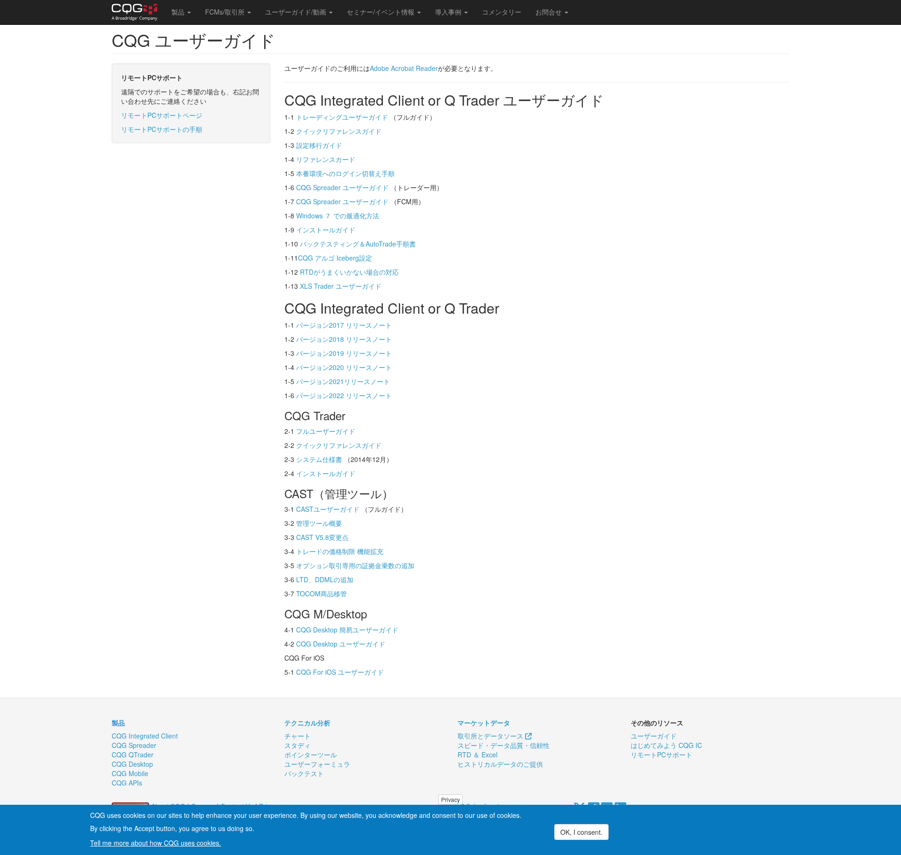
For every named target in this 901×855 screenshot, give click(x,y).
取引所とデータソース (491, 735)
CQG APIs (127, 782)
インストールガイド (325, 229)
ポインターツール (310, 754)
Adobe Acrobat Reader (404, 68)
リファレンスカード (325, 159)
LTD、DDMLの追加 (324, 579)
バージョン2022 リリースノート (344, 395)
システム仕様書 (319, 459)
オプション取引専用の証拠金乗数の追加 (355, 565)
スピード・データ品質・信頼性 (504, 745)
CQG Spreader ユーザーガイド (342, 187)
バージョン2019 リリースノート (344, 353)
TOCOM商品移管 (321, 593)
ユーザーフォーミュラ (317, 764)
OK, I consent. (581, 832)
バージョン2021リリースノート (343, 381)
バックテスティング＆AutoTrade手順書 (358, 243)
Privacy (450, 799)
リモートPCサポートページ (161, 115)
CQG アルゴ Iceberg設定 (335, 257)
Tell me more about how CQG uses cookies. (155, 842)
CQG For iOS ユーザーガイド (340, 672)
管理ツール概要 (319, 523)
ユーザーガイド (654, 735)
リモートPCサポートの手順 (161, 129)
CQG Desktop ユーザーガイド (340, 643)
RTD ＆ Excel (477, 754)
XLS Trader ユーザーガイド (341, 286)
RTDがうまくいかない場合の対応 (349, 272)
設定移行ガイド (319, 145)
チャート (297, 735)
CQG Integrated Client (145, 735)
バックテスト (304, 773)
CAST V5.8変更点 (322, 537)
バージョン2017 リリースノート (344, 325)
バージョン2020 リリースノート (344, 367)
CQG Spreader (134, 745)
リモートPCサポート (661, 754)
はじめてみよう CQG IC (666, 745)
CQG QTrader (132, 754)
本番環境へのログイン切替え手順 (345, 173)
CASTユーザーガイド (327, 509)
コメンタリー (501, 11)
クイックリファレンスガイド (339, 131)
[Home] (138, 12)
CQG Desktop (132, 764)
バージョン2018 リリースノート (344, 339)
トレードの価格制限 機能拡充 (339, 551)
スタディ (297, 745)
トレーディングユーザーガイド (342, 117)
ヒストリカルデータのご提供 (500, 764)
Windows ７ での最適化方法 (337, 215)
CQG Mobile (130, 773)
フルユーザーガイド (325, 431)
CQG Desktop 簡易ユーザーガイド (347, 629)
